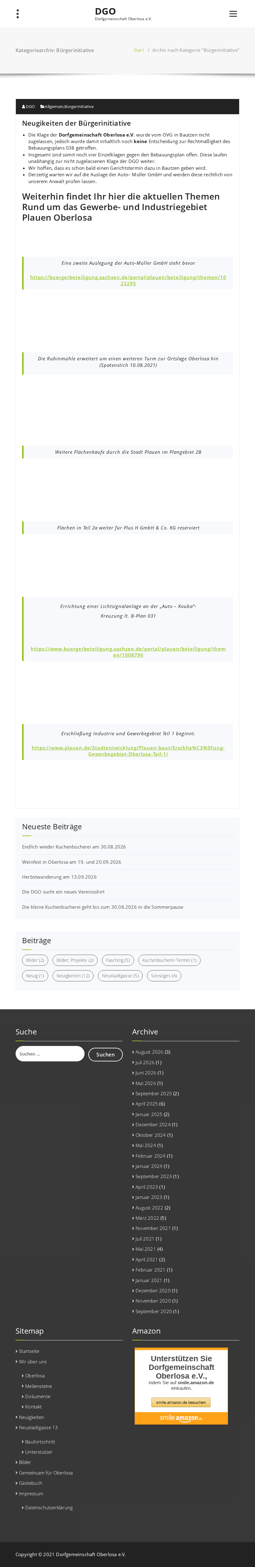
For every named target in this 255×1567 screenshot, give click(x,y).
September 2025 (154, 1093)
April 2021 (147, 1259)
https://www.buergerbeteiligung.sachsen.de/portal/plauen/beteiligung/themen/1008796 (128, 652)
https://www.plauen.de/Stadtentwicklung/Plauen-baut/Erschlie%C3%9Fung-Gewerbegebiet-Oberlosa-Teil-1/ (128, 751)
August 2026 (149, 1052)
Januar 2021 (149, 1280)
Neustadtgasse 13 (38, 1427)
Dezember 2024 (153, 1124)
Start (139, 50)
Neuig (35, 976)
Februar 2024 (150, 1156)
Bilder (35, 960)
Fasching (118, 960)
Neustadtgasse (120, 976)
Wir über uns (33, 1361)
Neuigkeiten (73, 976)
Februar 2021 (150, 1270)
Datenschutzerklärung (49, 1507)
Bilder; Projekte (75, 960)
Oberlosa (35, 1375)
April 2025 (147, 1104)
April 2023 (147, 1187)
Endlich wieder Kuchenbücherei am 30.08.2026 (74, 847)
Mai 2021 (146, 1249)
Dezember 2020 (153, 1290)
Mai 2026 (146, 1083)
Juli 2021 (145, 1239)
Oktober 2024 (151, 1135)
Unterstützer (39, 1452)
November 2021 (153, 1228)
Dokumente (37, 1396)
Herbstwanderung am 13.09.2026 (59, 877)
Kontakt (33, 1406)
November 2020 (153, 1301)
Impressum (31, 1493)
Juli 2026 (145, 1062)
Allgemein (54, 106)
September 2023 (154, 1176)
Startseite (29, 1351)
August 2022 (149, 1208)
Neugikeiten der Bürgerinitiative (76, 123)
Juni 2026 (146, 1072)
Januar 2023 (149, 1197)
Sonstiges (164, 976)
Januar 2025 (149, 1114)
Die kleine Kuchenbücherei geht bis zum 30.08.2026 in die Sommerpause (102, 907)
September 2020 (154, 1311)
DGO (105, 11)
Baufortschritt (40, 1442)
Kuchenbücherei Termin (169, 960)
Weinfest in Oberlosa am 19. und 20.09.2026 (71, 862)
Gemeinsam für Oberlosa (46, 1473)
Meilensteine (38, 1386)
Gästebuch (30, 1483)
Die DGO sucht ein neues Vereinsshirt (63, 892)
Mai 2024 (146, 1145)
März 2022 (147, 1218)
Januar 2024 (149, 1166)
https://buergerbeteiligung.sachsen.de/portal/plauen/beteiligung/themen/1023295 (128, 280)
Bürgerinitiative (79, 106)
